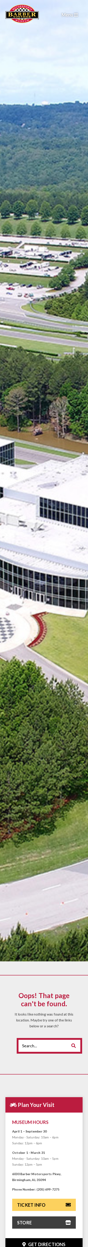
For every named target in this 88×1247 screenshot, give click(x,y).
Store (24, 1222)
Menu (68, 14)
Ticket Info (31, 1205)
